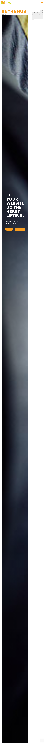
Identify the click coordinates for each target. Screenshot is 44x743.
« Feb (33, 21)
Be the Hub (14, 11)
